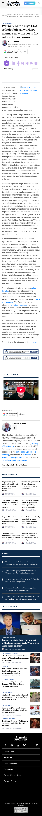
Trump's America (8, 679)
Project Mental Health (13, 775)
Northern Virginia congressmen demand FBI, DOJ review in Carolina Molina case (15, 684)
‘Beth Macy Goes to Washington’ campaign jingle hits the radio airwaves (15, 723)
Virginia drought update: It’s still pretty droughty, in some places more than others (10, 486)
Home (4, 15)
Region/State (7, 23)
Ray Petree (5, 676)
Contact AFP (9, 751)
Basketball (7, 653)
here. (35, 342)
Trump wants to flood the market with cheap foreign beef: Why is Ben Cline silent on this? (20, 643)
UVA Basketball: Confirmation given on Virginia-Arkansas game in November (15, 658)
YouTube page (22, 452)
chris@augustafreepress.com (15, 460)
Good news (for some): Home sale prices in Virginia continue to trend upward (14, 710)
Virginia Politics (9, 637)
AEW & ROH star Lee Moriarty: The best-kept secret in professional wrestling (14, 671)
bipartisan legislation (19, 305)
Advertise (8, 757)
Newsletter (8, 769)
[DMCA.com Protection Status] (21, 810)
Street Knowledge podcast (13, 457)
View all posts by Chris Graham (14, 465)
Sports (5, 666)
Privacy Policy (10, 781)
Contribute (29, 3)
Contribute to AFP (11, 763)
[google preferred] (11, 51)
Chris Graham (9, 493)
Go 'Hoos (15, 653)
